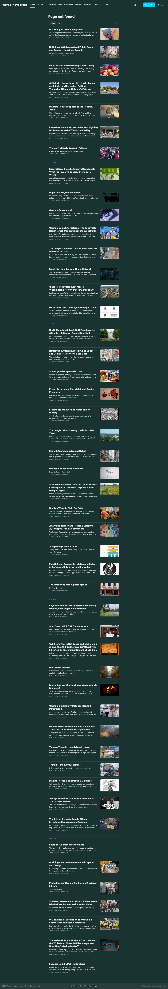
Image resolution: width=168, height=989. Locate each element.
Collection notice (35, 986)
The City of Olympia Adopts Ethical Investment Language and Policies (68, 820)
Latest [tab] (53, 23)
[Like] (50, 203)
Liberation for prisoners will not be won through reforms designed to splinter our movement (71, 396)
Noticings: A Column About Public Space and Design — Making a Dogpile (71, 48)
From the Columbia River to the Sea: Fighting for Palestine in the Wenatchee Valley (73, 129)
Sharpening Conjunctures (63, 546)
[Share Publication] (140, 5)
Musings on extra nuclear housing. (63, 53)
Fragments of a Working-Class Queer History (69, 411)
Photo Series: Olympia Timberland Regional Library (73, 884)
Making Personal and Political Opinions (70, 780)
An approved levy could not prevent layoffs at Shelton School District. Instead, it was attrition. (73, 613)
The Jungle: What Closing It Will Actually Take (71, 432)
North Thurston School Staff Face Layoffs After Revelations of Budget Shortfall (72, 331)
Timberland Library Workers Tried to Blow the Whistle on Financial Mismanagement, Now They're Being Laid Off (72, 943)
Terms (27, 986)
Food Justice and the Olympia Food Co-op (71, 65)
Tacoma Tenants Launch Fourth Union (69, 747)
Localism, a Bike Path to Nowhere (67, 964)
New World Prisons (59, 667)
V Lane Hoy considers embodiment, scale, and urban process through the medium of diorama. (73, 869)
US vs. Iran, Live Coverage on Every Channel (73, 307)
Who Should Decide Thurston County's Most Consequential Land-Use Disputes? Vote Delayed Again (73, 487)
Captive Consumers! (60, 210)
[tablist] (55, 23)
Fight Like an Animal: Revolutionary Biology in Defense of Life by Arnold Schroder (73, 565)
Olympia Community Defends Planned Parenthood (70, 707)
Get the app (93, 986)
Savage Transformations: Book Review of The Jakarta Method (71, 800)
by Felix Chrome (55, 588)
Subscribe (149, 5)
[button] (32, 5)
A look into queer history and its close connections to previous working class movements (70, 417)
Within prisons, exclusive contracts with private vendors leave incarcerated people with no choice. (73, 214)
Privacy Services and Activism (66, 468)
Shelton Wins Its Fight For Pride (66, 508)
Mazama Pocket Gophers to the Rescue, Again (71, 108)
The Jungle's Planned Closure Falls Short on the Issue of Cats (73, 250)
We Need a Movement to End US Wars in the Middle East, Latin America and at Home (73, 903)
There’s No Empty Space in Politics (68, 148)
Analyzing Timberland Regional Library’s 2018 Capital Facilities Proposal (71, 527)
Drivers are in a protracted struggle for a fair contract (70, 768)
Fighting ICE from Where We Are (66, 844)
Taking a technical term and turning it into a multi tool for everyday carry (71, 550)
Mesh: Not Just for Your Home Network (70, 269)
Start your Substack (79, 986)
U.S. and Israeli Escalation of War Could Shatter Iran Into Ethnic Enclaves (70, 921)
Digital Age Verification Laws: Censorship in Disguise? (73, 687)
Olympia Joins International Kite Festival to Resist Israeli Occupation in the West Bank (72, 229)
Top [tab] (59, 23)
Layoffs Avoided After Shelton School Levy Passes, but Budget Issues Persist (72, 607)
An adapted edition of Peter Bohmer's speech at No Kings (71, 907)
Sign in (161, 5)
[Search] (135, 5)
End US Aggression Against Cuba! (67, 451)
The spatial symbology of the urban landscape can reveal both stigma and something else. (71, 358)
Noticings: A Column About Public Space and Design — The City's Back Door (71, 352)
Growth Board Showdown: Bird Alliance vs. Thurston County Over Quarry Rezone (72, 728)
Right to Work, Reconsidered (64, 192)
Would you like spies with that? (66, 371)
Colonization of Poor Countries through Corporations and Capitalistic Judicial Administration (71, 672)
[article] (84, 35)
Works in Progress (62, 37)
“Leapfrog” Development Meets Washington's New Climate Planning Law (71, 288)
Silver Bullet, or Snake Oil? (59, 472)
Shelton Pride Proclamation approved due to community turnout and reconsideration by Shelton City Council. (71, 512)
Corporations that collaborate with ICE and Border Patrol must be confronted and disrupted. (71, 630)
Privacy (21, 986)
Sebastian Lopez (55, 889)
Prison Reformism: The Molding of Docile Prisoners (71, 390)
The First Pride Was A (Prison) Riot (68, 584)
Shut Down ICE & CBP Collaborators (68, 626)
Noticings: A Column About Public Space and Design (71, 864)
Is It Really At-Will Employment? (67, 29)
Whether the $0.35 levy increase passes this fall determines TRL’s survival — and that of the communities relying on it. (72, 93)
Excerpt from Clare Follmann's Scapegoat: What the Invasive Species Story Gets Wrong (72, 172)
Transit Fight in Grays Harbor (64, 765)
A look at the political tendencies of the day (66, 151)
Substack (145, 986)
